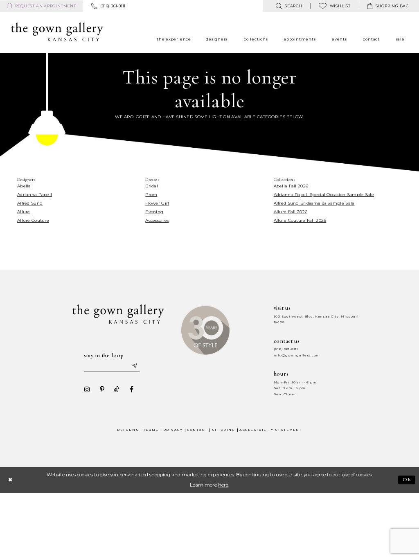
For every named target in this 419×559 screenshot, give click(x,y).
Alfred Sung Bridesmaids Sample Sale (314, 203)
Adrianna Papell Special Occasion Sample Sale (324, 194)
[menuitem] (41, 6)
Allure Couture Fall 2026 (300, 220)
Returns (128, 430)
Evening (154, 211)
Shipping (223, 430)
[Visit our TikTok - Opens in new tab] (116, 389)
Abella (24, 186)
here (223, 485)
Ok (407, 479)
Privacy (173, 430)
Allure (23, 211)
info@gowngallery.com (297, 355)
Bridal (151, 186)
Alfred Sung (30, 203)
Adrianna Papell (34, 194)
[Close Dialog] (10, 479)
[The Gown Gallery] (57, 32)
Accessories (157, 220)
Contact (197, 430)
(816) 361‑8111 (286, 349)
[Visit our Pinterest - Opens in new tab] (102, 389)
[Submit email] (134, 366)
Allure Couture (33, 220)
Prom (151, 194)
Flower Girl (157, 203)
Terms (151, 430)
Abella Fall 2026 (291, 186)
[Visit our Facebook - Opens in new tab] (131, 389)
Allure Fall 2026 (290, 211)
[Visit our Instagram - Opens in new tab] (87, 389)
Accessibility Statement (270, 430)
